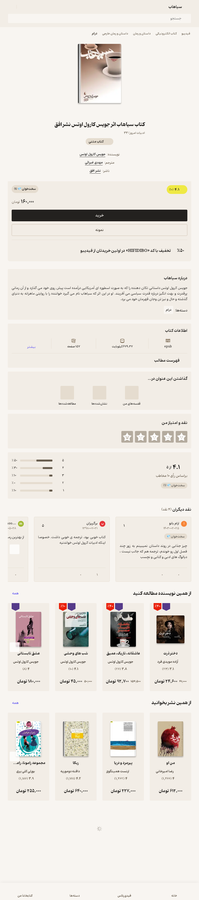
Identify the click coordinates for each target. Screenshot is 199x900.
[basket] (22, 7)
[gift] (99, 112)
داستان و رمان (142, 33)
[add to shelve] (132, 392)
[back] (188, 7)
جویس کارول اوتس (92, 154)
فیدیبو (186, 33)
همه (15, 593)
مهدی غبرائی (94, 162)
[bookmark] (111, 112)
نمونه (99, 230)
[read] (67, 392)
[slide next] (14, 549)
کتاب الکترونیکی (166, 33)
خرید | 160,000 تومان (99, 894)
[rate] (181, 437)
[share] (88, 112)
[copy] (16, 250)
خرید (99, 215)
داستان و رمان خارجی (115, 33)
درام (94, 33)
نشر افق (95, 170)
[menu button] (11, 7)
